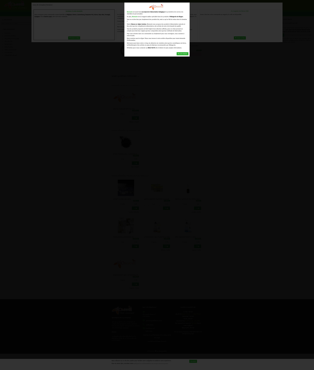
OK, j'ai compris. (182, 53)
